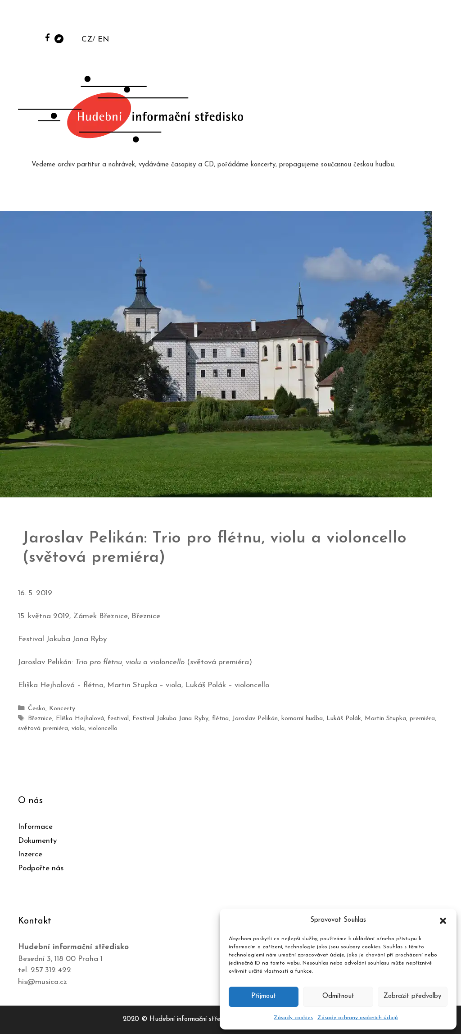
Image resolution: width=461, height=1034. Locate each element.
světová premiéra (43, 728)
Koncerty (62, 708)
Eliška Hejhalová (80, 718)
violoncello (103, 728)
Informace (35, 827)
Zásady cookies (293, 1017)
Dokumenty (37, 841)
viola (78, 728)
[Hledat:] (385, 19)
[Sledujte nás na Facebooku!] (47, 37)
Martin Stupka (385, 718)
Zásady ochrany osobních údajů (357, 1017)
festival (118, 718)
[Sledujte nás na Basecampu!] (58, 38)
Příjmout (263, 996)
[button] (442, 920)
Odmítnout (338, 996)
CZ (86, 39)
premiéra (422, 718)
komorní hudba (302, 718)
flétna (220, 718)
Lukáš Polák (343, 718)
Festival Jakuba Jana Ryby (170, 718)
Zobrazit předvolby (412, 996)
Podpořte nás (40, 868)
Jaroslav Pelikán (255, 718)
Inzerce (30, 854)
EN (103, 39)
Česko (36, 708)
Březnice (40, 718)
